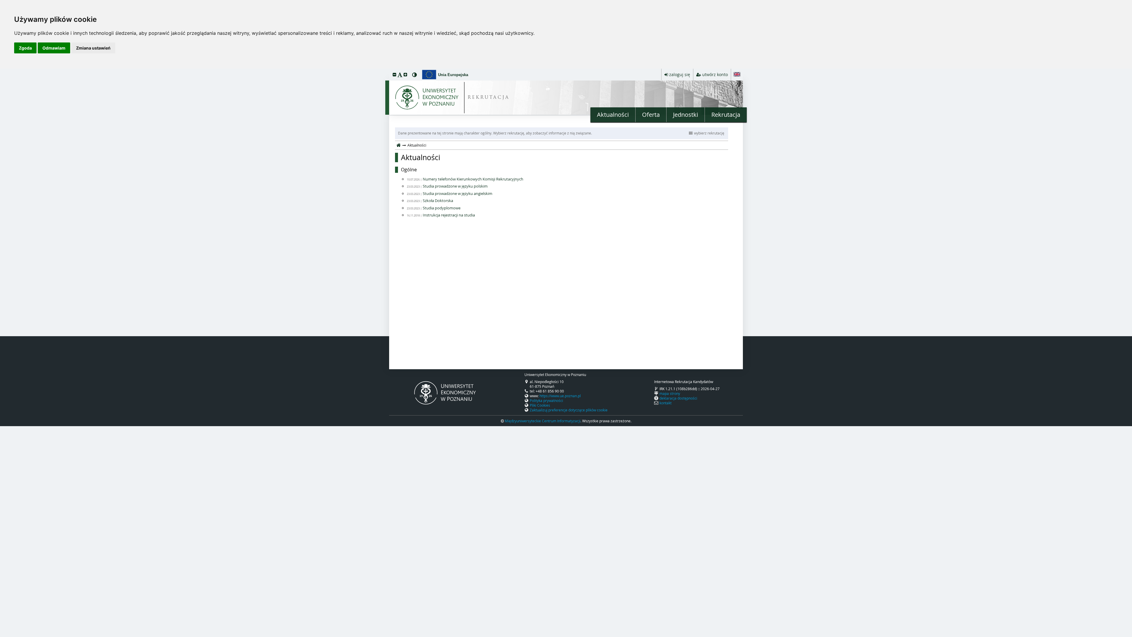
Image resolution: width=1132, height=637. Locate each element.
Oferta (651, 115)
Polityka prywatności (546, 400)
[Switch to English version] (737, 75)
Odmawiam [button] (53, 47)
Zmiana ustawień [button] (93, 47)
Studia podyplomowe (441, 208)
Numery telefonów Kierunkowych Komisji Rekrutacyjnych (473, 179)
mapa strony (669, 393)
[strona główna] (398, 145)
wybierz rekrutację (709, 133)
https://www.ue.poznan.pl (560, 395)
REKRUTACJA (489, 98)
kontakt (665, 402)
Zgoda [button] (25, 47)
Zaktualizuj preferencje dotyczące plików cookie (569, 410)
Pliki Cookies (540, 405)
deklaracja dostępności (678, 398)
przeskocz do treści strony (1, 70)
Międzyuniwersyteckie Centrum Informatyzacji (542, 420)
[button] (394, 74)
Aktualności (613, 115)
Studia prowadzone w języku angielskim (457, 193)
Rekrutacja (725, 115)
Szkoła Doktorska (438, 200)
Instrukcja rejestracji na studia (449, 215)
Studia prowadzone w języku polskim (455, 186)
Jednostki (685, 115)
